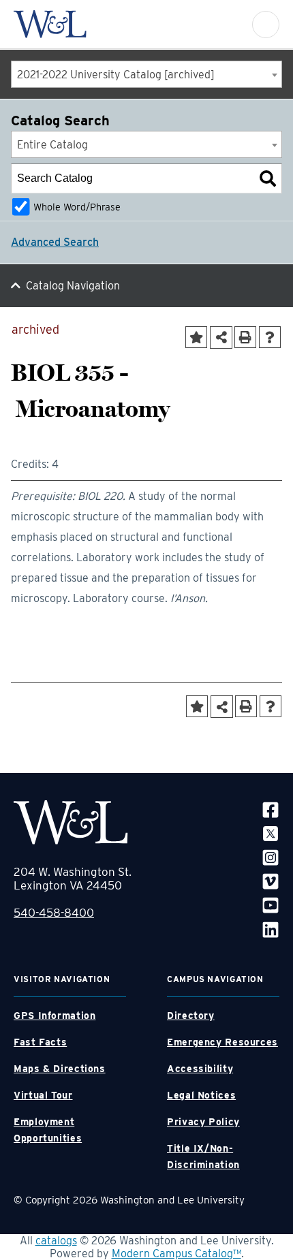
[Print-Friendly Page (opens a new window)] (245, 337)
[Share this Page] (221, 337)
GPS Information (54, 1015)
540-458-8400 (54, 912)
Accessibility (200, 1068)
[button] (265, 24)
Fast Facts (40, 1042)
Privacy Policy (203, 1121)
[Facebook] (270, 809)
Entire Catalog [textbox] (52, 144)
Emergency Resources (222, 1042)
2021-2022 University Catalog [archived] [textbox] (116, 74)
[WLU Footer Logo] (71, 822)
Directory (191, 1015)
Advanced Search (55, 242)
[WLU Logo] (50, 24)
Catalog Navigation (73, 285)
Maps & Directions (60, 1068)
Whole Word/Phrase (77, 206)
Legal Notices (201, 1095)
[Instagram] (270, 857)
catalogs (56, 1240)
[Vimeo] (270, 881)
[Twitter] (270, 833)
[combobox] (146, 74)
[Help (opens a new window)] (270, 337)
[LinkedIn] (270, 928)
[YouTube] (270, 905)
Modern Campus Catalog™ (176, 1253)
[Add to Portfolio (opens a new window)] (196, 337)
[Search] (267, 178)
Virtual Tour (43, 1095)
